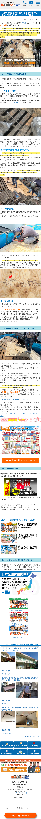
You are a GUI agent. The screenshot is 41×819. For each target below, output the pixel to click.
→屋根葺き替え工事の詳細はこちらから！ (14, 399)
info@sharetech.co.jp (21, 793)
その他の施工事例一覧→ (32, 736)
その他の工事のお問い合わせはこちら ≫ (20, 460)
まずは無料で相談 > (20, 815)
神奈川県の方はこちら (19, 610)
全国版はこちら (18, 637)
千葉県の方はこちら (19, 624)
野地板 (24, 23)
